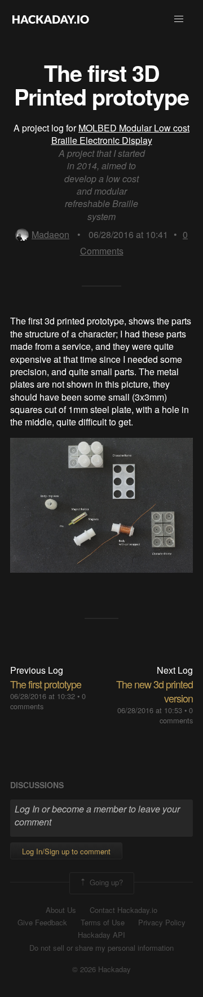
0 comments (176, 715)
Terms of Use (103, 922)
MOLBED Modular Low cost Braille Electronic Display (120, 134)
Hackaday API (101, 935)
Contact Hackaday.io (123, 910)
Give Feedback (42, 922)
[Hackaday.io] (50, 19)
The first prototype (45, 684)
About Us (61, 910)
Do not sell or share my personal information (101, 948)
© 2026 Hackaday (101, 969)
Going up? (105, 882)
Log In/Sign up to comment (66, 851)
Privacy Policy (162, 922)
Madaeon (50, 234)
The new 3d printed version (154, 691)
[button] (179, 19)
